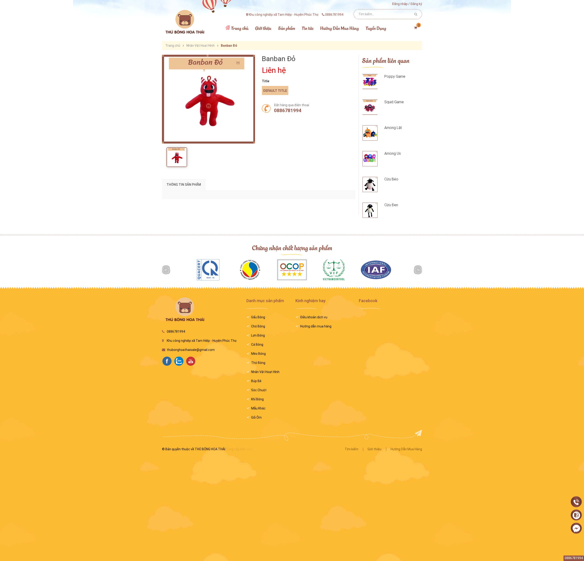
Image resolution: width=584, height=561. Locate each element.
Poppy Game (394, 76)
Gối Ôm (256, 417)
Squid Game (394, 102)
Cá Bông (257, 344)
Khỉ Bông (257, 399)
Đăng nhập (400, 4)
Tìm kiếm (351, 449)
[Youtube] (192, 361)
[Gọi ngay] (576, 502)
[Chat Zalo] (576, 515)
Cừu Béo (391, 179)
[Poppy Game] (370, 81)
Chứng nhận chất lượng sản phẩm (292, 247)
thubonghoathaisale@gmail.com (191, 350)
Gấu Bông (258, 317)
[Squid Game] (370, 107)
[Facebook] (168, 361)
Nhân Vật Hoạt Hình (265, 372)
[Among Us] (370, 158)
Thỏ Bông (258, 363)
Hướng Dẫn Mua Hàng (406, 449)
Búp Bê (256, 381)
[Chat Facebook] (576, 528)
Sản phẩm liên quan (385, 60)
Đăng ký (416, 4)
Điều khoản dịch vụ (313, 317)
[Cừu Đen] (370, 210)
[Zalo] (180, 361)
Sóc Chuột (258, 390)
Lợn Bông (258, 335)
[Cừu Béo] (370, 184)
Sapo (249, 449)
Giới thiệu (374, 449)
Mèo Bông (258, 353)
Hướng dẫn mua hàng (315, 326)
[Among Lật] (370, 133)
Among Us (392, 153)
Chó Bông (258, 326)
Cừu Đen (391, 205)
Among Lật (393, 128)
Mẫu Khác (258, 408)
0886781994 (287, 110)
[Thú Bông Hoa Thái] (184, 21)
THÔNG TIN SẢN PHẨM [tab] (184, 184)
